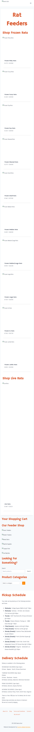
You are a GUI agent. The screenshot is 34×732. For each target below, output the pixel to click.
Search (4, 568)
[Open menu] (30, 3)
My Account (17, 714)
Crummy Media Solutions (23, 727)
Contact (29, 711)
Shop (10, 711)
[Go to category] (23, 583)
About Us (5, 711)
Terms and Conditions (19, 711)
